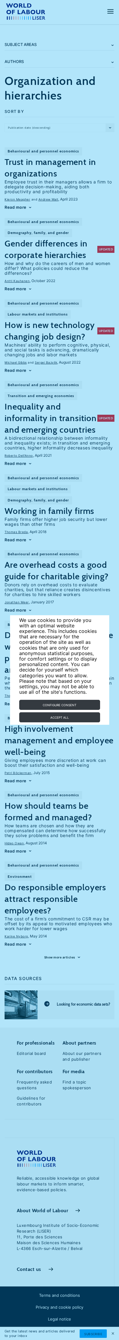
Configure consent (59, 705)
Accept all (59, 717)
